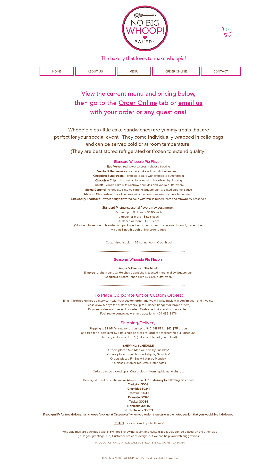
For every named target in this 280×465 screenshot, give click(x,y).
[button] (227, 32)
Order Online (138, 102)
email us (190, 102)
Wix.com (174, 457)
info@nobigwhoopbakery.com (91, 300)
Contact (119, 423)
